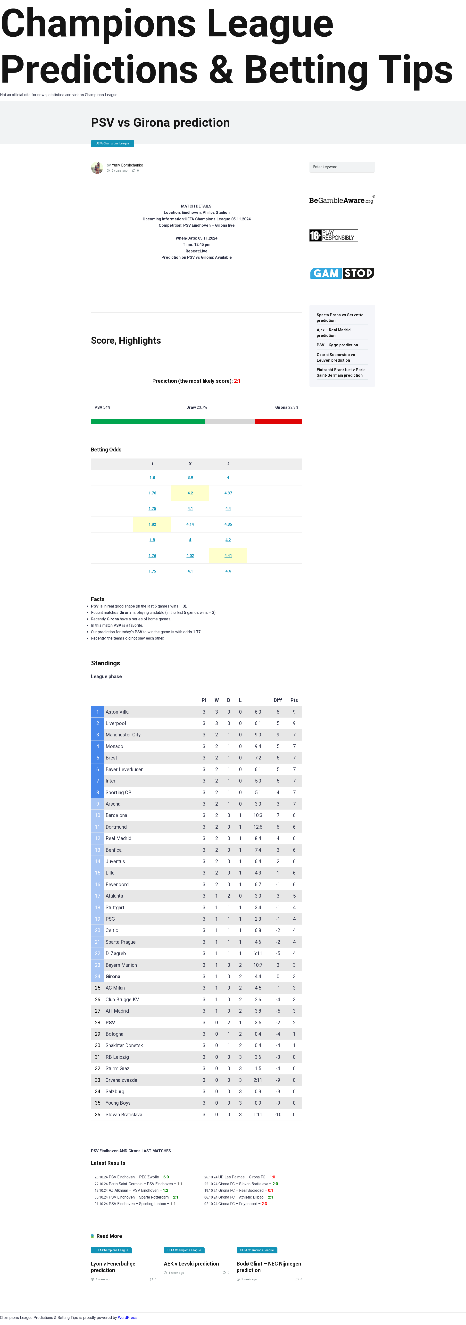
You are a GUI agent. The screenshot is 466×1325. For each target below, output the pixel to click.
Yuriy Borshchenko (127, 165)
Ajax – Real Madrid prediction (333, 333)
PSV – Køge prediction (337, 345)
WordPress (127, 1317)
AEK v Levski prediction (191, 1264)
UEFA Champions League (112, 143)
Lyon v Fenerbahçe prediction (113, 1267)
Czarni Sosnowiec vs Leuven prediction (336, 357)
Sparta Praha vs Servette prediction (340, 318)
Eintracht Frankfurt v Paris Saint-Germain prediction (341, 372)
